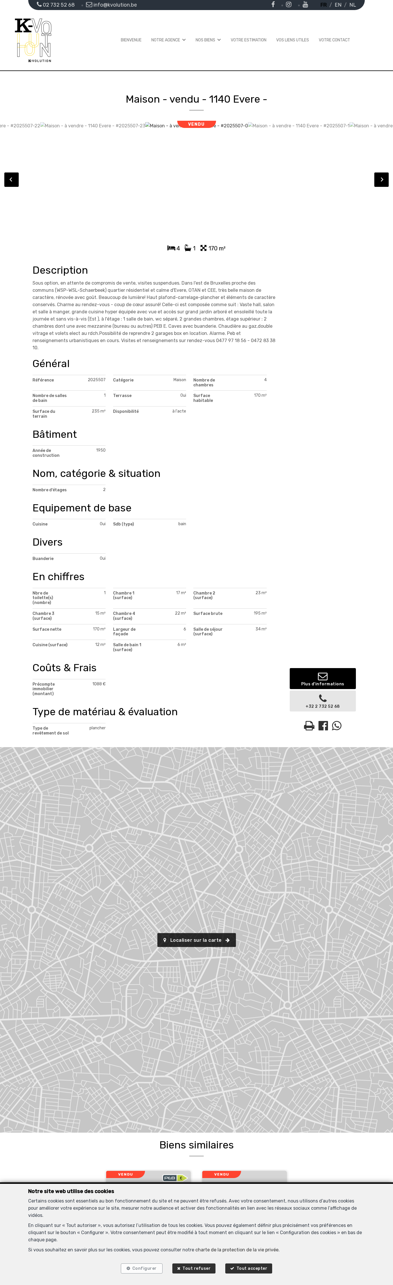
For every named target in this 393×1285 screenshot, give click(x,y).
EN (338, 5)
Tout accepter (252, 1268)
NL (352, 5)
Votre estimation (248, 40)
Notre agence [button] (165, 40)
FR (323, 5)
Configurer (144, 1268)
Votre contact (334, 40)
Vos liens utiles (292, 40)
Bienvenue (131, 40)
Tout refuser (196, 1268)
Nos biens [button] (205, 40)
